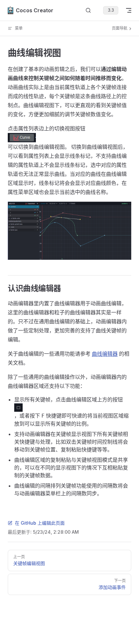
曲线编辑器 (105, 353)
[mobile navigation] (128, 10)
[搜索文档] (88, 10)
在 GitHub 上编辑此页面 (40, 523)
